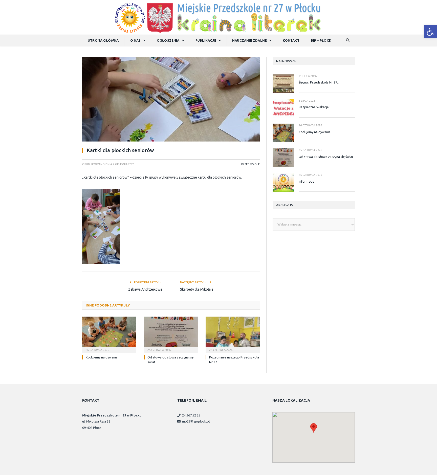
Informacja (306, 181)
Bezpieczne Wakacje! (314, 107)
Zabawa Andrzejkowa (145, 289)
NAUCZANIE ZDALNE (249, 40)
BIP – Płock (321, 40)
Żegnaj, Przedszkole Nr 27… (319, 82)
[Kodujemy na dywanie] (109, 334)
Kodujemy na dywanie (102, 357)
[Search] (348, 40)
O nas (135, 40)
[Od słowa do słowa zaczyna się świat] (171, 334)
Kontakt (291, 40)
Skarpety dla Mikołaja (196, 289)
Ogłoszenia (168, 40)
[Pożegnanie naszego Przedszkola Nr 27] (233, 334)
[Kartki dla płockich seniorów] (171, 100)
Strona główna (103, 40)
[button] (430, 31)
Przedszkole (250, 164)
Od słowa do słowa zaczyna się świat (326, 156)
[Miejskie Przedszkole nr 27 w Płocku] (218, 17)
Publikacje (205, 40)
